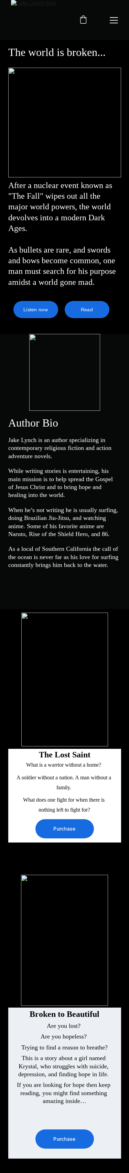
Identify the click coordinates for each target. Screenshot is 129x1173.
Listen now (35, 309)
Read (87, 309)
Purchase (64, 829)
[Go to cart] (83, 20)
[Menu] (114, 20)
